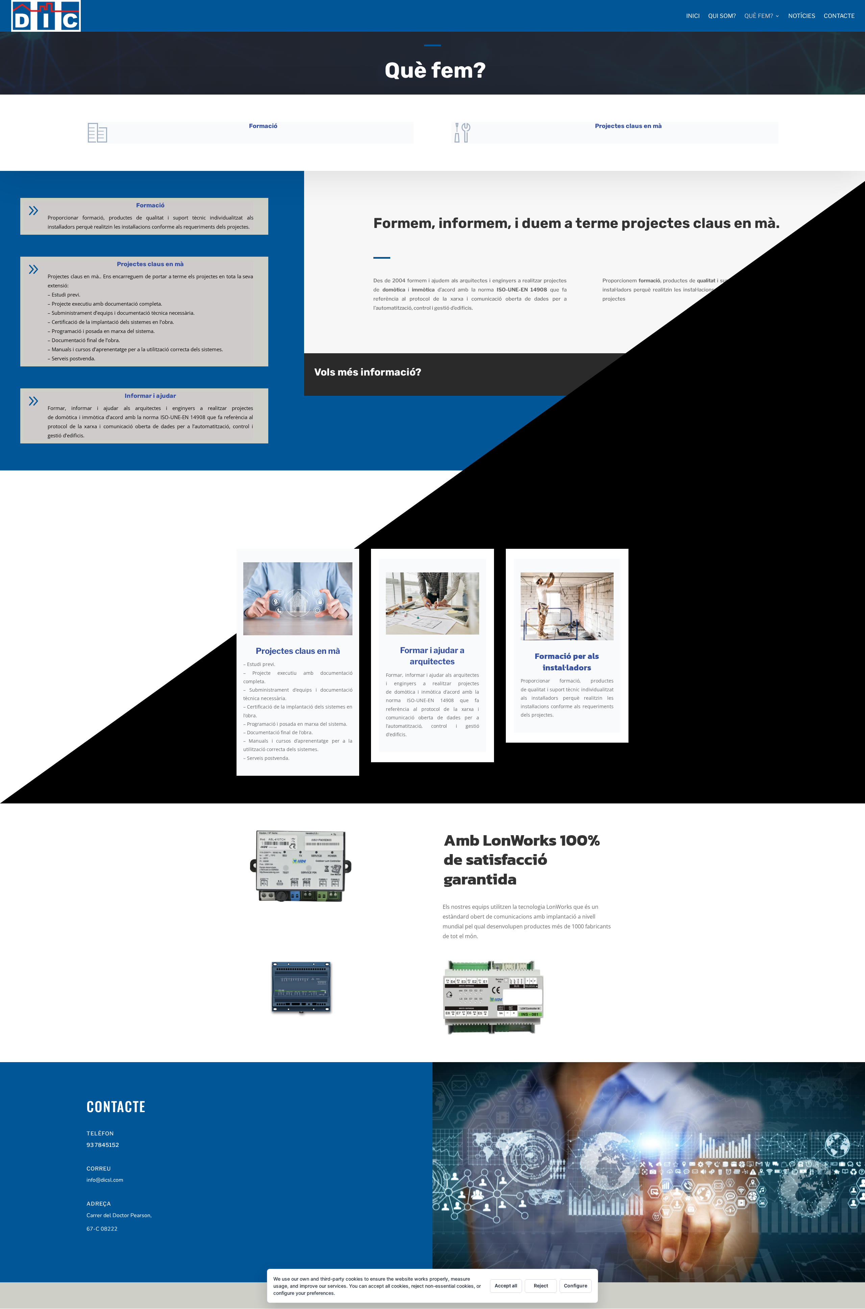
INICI (693, 16)
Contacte (839, 16)
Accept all (506, 1285)
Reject (541, 1285)
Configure (575, 1285)
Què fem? (758, 16)
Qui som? (722, 16)
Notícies (801, 16)
